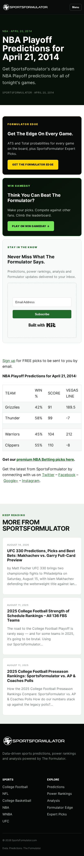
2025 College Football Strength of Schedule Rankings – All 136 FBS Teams (38, 616)
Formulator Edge (60, 807)
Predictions (55, 787)
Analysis (53, 800)
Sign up (8, 361)
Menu (75, 7)
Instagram (31, 481)
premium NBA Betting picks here (45, 459)
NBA (5, 31)
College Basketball (16, 800)
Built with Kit (42, 325)
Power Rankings (59, 794)
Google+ (10, 481)
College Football (15, 787)
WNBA (7, 814)
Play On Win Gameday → (31, 226)
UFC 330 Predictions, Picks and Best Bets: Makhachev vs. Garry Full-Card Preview (41, 555)
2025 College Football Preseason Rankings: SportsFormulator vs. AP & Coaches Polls (41, 676)
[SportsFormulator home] (34, 7)
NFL (5, 794)
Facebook (66, 475)
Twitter (48, 475)
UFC (5, 821)
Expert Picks (57, 814)
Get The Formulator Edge (33, 164)
